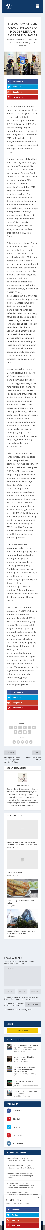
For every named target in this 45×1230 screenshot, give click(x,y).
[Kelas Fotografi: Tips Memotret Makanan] (22, 888)
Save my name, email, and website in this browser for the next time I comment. (21, 998)
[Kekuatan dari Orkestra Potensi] (9, 1083)
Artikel (25, 1048)
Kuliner (22, 1049)
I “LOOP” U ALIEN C (14, 873)
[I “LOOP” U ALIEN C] (22, 859)
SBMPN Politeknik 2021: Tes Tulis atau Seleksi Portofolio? (21, 932)
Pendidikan (18, 42)
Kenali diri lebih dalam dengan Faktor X (20, 1177)
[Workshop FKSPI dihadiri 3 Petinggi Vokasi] (9, 1059)
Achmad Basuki (20, 40)
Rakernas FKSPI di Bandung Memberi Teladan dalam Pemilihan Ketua (24, 1069)
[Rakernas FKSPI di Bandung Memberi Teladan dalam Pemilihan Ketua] (9, 1069)
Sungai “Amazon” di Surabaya (26, 1045)
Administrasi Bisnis (14, 1166)
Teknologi (26, 42)
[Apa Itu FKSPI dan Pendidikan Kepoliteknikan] (9, 1093)
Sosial (35, 1049)
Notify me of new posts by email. (19, 1009)
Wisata (23, 1051)
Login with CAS (22, 1030)
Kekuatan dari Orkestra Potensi (23, 1082)
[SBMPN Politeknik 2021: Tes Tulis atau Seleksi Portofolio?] (22, 918)
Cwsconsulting (12, 1158)
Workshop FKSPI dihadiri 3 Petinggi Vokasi (24, 1058)
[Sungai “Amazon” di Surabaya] (9, 1047)
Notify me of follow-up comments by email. (14, 1004)
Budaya (29, 1048)
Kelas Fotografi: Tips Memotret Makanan (20, 902)
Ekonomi (16, 1049)
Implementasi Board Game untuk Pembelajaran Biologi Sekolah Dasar (22, 843)
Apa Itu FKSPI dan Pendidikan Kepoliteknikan (25, 1093)
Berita (11, 42)
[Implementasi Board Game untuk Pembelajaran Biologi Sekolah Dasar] (22, 829)
